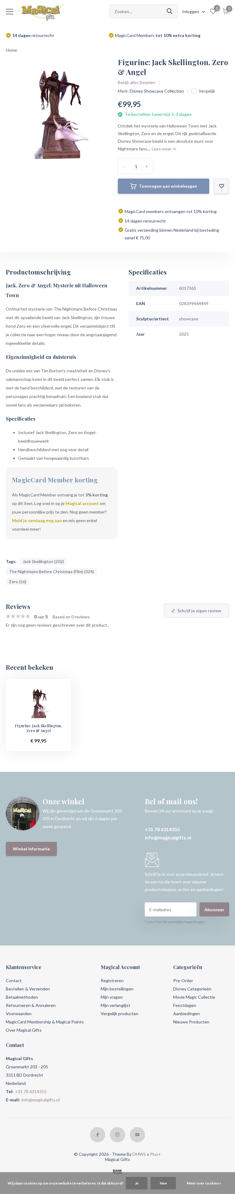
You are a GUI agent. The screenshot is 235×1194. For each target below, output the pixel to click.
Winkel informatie (31, 848)
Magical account (82, 503)
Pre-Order (183, 980)
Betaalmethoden (22, 997)
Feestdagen (184, 1005)
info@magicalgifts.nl (168, 837)
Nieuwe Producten (191, 1021)
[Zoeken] (169, 11)
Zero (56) (17, 581)
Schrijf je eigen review (199, 610)
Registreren (112, 980)
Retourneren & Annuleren (31, 1005)
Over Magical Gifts (24, 1030)
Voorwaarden (19, 1013)
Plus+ (155, 1154)
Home (11, 50)
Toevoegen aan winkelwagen (168, 186)
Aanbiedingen (186, 1013)
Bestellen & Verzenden (28, 988)
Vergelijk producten (119, 1013)
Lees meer (162, 148)
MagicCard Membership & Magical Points (45, 1021)
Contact (14, 980)
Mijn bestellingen (117, 988)
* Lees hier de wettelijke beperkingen (175, 921)
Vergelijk (207, 91)
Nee (163, 1183)
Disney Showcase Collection (157, 91)
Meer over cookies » (204, 1183)
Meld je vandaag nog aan (37, 520)
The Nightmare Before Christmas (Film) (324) (51, 571)
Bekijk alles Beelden (136, 82)
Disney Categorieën (192, 988)
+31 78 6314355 (162, 829)
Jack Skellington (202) (43, 561)
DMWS (139, 1154)
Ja (136, 1183)
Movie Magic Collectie (194, 997)
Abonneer (214, 909)
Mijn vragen (112, 997)
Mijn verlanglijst (115, 1005)
